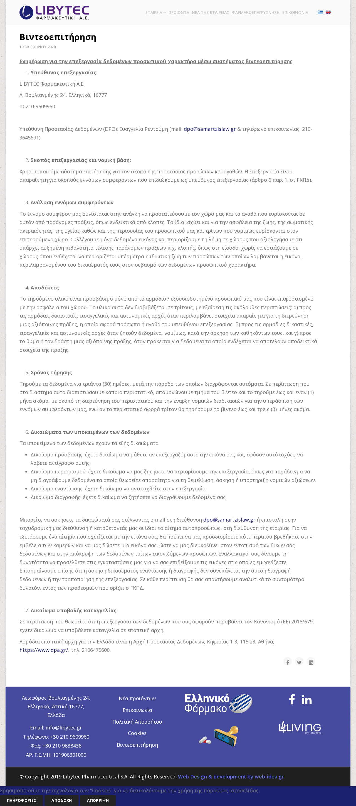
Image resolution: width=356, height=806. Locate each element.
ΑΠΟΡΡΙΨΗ (97, 800)
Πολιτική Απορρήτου (137, 721)
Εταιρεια (153, 12)
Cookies (137, 733)
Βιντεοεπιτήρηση (137, 744)
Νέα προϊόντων (137, 698)
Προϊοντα (179, 12)
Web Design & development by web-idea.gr (231, 776)
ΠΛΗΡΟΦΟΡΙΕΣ (21, 800)
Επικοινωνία (137, 710)
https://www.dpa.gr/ (43, 650)
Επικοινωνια (295, 12)
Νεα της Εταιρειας (210, 12)
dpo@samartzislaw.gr (210, 129)
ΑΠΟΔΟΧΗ (61, 800)
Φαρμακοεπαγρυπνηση (256, 12)
